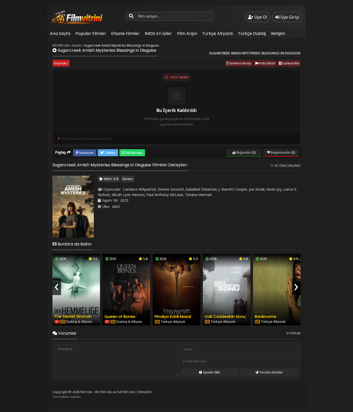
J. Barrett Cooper (233, 189)
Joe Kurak (257, 189)
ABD (116, 206)
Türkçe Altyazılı (217, 33)
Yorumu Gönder (271, 372)
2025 (124, 200)
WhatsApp (133, 152)
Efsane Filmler (125, 33)
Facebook (86, 152)
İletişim (278, 33)
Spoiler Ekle (211, 372)
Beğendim (243, 152)
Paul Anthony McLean (164, 194)
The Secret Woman (73, 316)
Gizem (127, 178)
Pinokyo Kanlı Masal (173, 316)
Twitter (110, 152)
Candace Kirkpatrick (139, 189)
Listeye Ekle (290, 63)
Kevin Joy (274, 189)
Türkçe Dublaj (252, 33)
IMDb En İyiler (158, 33)
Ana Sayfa (60, 33)
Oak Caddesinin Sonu (225, 316)
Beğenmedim (280, 152)
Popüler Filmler (90, 33)
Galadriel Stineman (201, 189)
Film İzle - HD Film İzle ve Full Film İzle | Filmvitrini (116, 392)
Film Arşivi (187, 33)
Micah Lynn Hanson (128, 194)
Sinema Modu (239, 63)
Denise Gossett (171, 189)
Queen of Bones (119, 316)
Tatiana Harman (198, 194)
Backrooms (265, 316)
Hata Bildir (266, 63)
